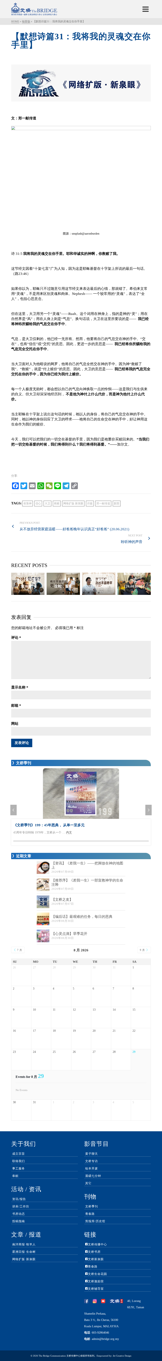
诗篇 (90, 503)
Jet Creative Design (122, 1355)
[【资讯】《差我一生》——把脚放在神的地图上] (43, 867)
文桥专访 (91, 1161)
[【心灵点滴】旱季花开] (43, 936)
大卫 (47, 503)
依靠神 (27, 503)
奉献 (15, 1175)
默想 (116, 503)
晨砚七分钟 (93, 1175)
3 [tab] (73, 593)
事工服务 (18, 1168)
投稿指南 (18, 1221)
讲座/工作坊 (20, 1206)
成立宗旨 (18, 1153)
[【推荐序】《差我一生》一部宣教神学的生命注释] (43, 884)
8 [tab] (99, 593)
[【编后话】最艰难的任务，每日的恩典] (43, 919)
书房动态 (18, 1213)
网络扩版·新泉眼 (73, 503)
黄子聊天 (91, 1153)
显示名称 (19, 687)
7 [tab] (94, 593)
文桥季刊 (91, 1206)
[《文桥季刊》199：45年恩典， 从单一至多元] (81, 793)
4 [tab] (78, 593)
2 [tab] (68, 593)
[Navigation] (145, 9)
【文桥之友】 (62, 900)
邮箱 (16, 705)
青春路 (90, 1213)
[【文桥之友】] (43, 901)
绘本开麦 (91, 1168)
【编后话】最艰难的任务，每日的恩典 (81, 917)
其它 (88, 1183)
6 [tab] (88, 593)
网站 (14, 724)
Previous (14, 583)
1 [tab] (63, 593)
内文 (69, 832)
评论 (16, 638)
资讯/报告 (19, 1199)
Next (147, 583)
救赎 (56, 503)
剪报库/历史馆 (95, 1221)
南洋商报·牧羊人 (24, 1244)
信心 (38, 503)
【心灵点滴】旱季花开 (69, 934)
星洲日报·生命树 (24, 1251)
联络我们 (18, 1161)
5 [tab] (83, 593)
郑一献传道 (103, 503)
